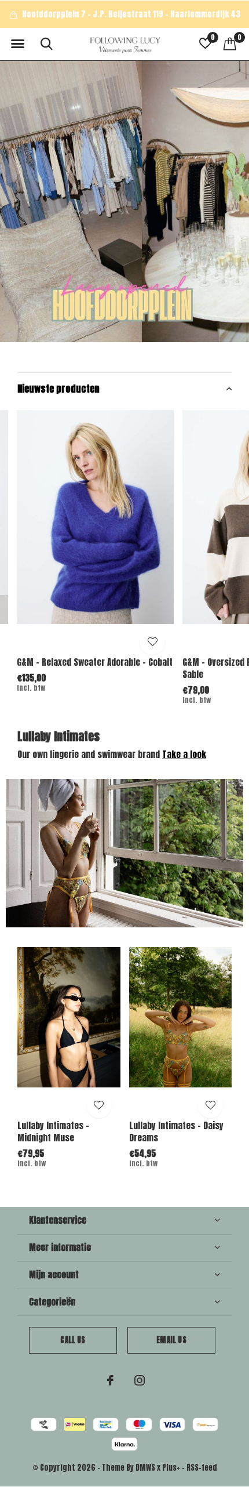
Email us (171, 1339)
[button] (17, 44)
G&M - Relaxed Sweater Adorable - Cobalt (95, 662)
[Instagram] (139, 1380)
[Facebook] (110, 1380)
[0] (230, 43)
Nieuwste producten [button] (58, 389)
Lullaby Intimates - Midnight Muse (53, 1131)
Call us (72, 1339)
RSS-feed (201, 1467)
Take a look (184, 754)
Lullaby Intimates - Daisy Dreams (176, 1131)
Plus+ (171, 1467)
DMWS (145, 1467)
